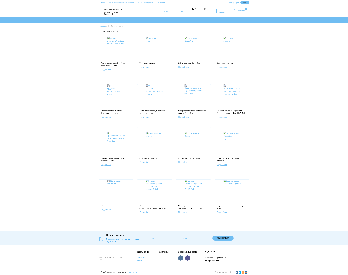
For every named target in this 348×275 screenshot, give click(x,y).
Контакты (161, 3)
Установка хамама (225, 63)
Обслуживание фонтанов (112, 206)
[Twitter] (240, 272)
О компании (141, 257)
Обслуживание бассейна (189, 63)
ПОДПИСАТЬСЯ (223, 238)
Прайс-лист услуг (145, 3)
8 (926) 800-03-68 (199, 9)
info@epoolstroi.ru (212, 261)
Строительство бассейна (189, 158)
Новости (139, 261)
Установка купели (147, 63)
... (100, 19)
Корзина (242, 10)
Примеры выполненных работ (121, 3)
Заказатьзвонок (222, 11)
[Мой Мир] (246, 272)
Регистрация (233, 3)
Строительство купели (149, 158)
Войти (245, 2)
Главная (102, 3)
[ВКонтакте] (237, 272)
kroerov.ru (133, 272)
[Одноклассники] (243, 272)
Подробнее (106, 69)
